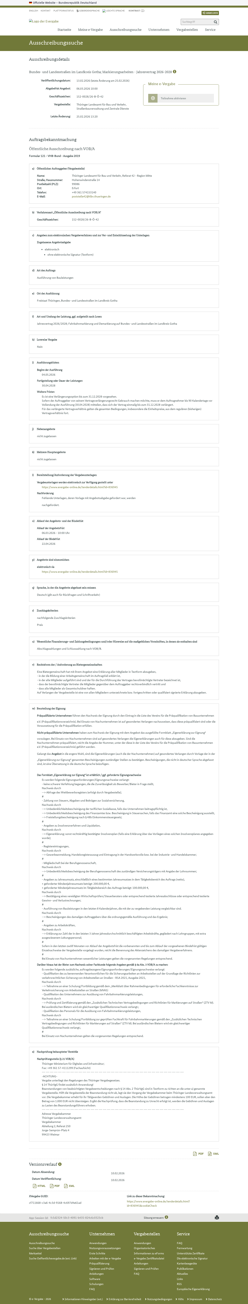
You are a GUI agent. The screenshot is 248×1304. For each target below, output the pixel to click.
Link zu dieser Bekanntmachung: (146, 1196)
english (33, 10)
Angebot (57, 754)
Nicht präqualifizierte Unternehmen (58, 732)
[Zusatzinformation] (174, 71)
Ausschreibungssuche (125, 29)
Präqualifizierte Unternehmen (54, 715)
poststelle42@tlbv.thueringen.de (91, 196)
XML (216, 1153)
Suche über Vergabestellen (44, 1248)
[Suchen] (215, 22)
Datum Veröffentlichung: (46, 1178)
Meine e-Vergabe (90, 29)
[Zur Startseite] (46, 18)
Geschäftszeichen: (60, 96)
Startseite (64, 29)
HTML (42, 1186)
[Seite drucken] (216, 1218)
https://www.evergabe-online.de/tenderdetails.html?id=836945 (80, 487)
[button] (134, 10)
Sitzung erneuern (154, 1217)
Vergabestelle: (62, 104)
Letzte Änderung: (61, 116)
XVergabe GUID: (38, 1196)
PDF (201, 1153)
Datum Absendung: (43, 1172)
